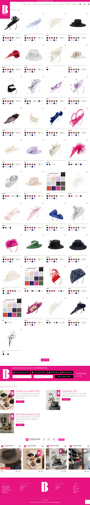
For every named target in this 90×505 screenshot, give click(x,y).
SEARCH (75, 4)
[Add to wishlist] (21, 13)
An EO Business (5, 492)
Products (22, 488)
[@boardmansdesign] (27, 439)
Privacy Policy (76, 491)
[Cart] (88, 4)
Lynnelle (48, 162)
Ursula (47, 320)
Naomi (3, 225)
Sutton (69, 288)
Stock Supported (23, 486)
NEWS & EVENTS (61, 4)
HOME (24, 4)
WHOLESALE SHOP (47, 4)
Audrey (25, 35)
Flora (69, 98)
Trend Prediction (5, 488)
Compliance (58, 487)
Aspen (3, 35)
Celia (47, 67)
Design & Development (7, 489)
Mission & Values (5, 486)
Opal (47, 225)
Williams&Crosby (57, 502)
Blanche (3, 67)
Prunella (70, 257)
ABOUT (28, 4)
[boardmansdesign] (2, 446)
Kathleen (70, 130)
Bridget (25, 67)
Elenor (25, 98)
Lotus (25, 162)
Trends (57, 488)
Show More (45, 360)
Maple (69, 162)
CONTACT (68, 4)
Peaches (4, 257)
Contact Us (75, 486)
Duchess (4, 98)
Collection (22, 487)
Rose (25, 288)
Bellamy (69, 35)
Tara (3, 320)
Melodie (69, 193)
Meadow (48, 193)
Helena (3, 130)
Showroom (4, 491)
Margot (3, 193)
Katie (3, 162)
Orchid (69, 225)
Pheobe (25, 257)
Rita (3, 288)
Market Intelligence (6, 487)
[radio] (3, 38)
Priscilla (48, 257)
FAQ (54, 4)
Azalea (47, 35)
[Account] (84, 4)
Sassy (47, 288)
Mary (25, 193)
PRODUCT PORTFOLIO (37, 4)
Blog (74, 487)
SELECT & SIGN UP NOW (64, 376)
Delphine (70, 67)
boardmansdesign (8, 445)
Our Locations (76, 488)
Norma (25, 225)
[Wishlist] (80, 4)
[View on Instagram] (20, 446)
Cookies (75, 492)
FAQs (74, 489)
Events (21, 489)
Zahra (3, 352)
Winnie (69, 320)
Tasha (25, 320)
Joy (47, 130)
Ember (47, 98)
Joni (25, 130)
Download (20, 401)
